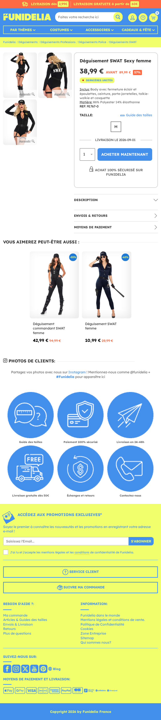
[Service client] (143, 17)
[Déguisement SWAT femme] (106, 285)
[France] (7, 669)
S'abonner (141, 541)
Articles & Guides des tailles (25, 620)
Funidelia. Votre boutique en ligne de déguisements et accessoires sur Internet (27, 17)
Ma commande (15, 615)
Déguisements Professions (57, 42)
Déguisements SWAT (122, 42)
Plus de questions (17, 633)
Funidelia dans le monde (100, 615)
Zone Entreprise (93, 633)
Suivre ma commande (83, 587)
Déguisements (28, 42)
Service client (83, 572)
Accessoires (98, 29)
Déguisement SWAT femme (101, 326)
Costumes (59, 29)
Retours (9, 629)
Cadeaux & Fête (136, 29)
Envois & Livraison (18, 624)
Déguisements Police (92, 42)
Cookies (86, 629)
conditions (82, 552)
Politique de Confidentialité (102, 624)
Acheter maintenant (124, 154)
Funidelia (9, 42)
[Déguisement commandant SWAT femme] (54, 285)
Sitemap (87, 638)
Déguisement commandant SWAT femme (49, 328)
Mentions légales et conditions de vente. (112, 620)
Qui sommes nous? (95, 642)
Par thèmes (21, 29)
